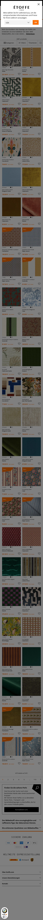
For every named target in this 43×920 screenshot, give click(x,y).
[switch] (4, 917)
